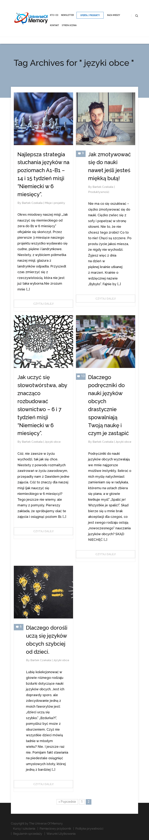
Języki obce (53, 441)
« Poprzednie (67, 802)
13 (83, 376)
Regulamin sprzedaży (27, 833)
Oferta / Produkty (90, 15)
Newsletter (67, 15)
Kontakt (54, 25)
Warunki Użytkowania (61, 833)
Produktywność (98, 192)
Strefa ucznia (69, 25)
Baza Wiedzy (113, 15)
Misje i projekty (55, 203)
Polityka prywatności (89, 828)
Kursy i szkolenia (24, 828)
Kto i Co (54, 15)
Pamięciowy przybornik (55, 828)
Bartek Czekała (32, 203)
